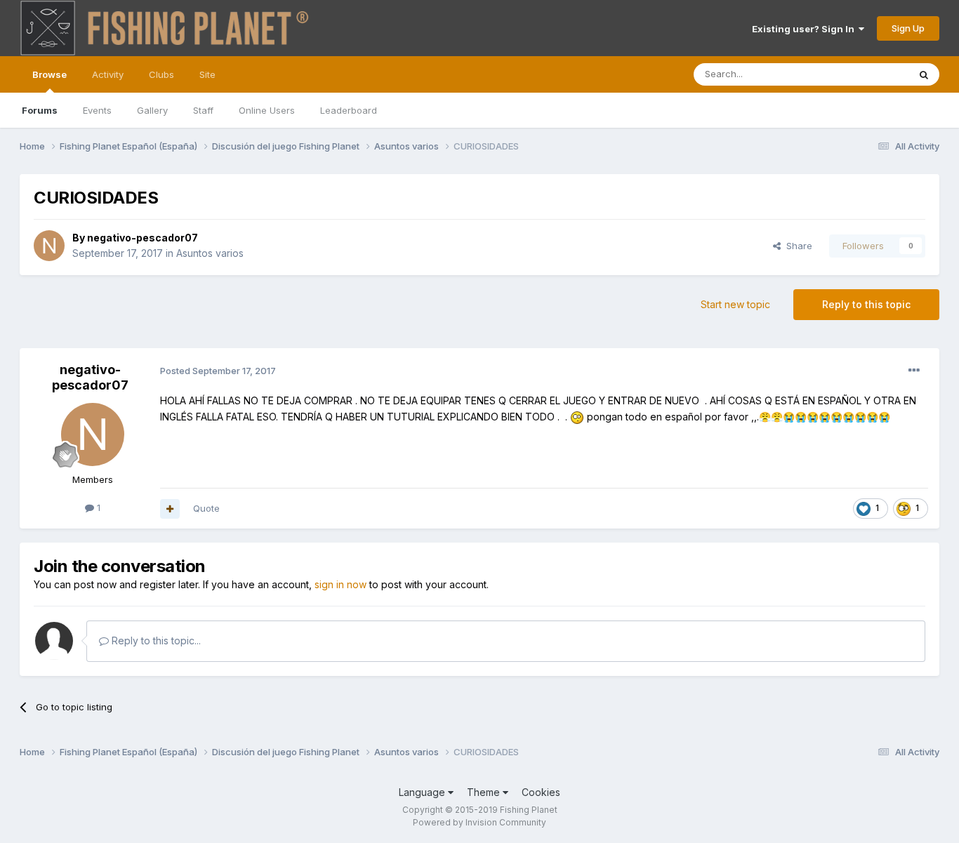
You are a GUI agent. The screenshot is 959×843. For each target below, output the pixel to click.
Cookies (541, 792)
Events (97, 110)
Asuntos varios (210, 253)
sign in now (340, 584)
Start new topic (735, 304)
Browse (49, 74)
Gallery (152, 110)
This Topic (867, 74)
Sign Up (908, 28)
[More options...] (914, 370)
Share (796, 245)
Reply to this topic (866, 304)
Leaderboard (348, 110)
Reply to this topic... (155, 640)
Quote (206, 508)
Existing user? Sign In (805, 28)
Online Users (267, 110)
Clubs (161, 74)
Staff (203, 110)
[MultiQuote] (170, 509)
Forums (40, 110)
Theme (485, 792)
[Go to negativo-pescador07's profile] (49, 245)
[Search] (923, 74)
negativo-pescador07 (142, 238)
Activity (108, 74)
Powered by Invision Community (479, 822)
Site (207, 74)
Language (423, 792)
